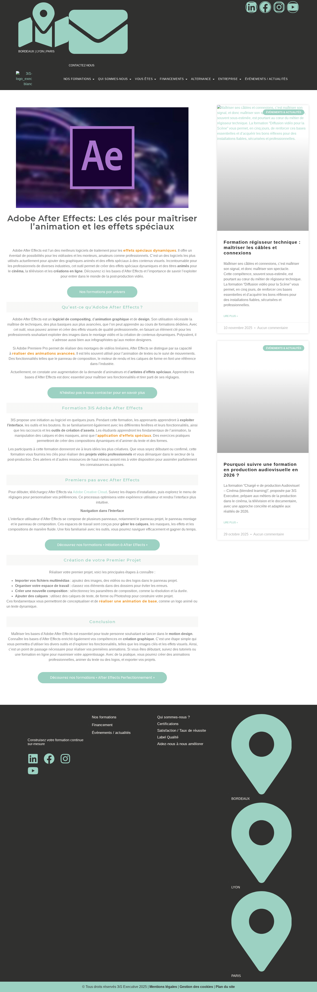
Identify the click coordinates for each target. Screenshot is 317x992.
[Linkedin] (251, 7)
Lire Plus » (231, 316)
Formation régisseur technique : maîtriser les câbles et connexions (262, 247)
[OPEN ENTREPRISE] (240, 79)
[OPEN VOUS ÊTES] (155, 79)
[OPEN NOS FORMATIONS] (93, 79)
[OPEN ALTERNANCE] (213, 79)
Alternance (201, 79)
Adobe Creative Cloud (90, 492)
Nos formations (77, 79)
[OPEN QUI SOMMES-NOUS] (130, 79)
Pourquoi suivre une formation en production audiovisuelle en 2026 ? (261, 469)
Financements (172, 79)
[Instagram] (279, 7)
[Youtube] (293, 7)
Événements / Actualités (266, 79)
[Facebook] (265, 7)
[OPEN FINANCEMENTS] (186, 79)
